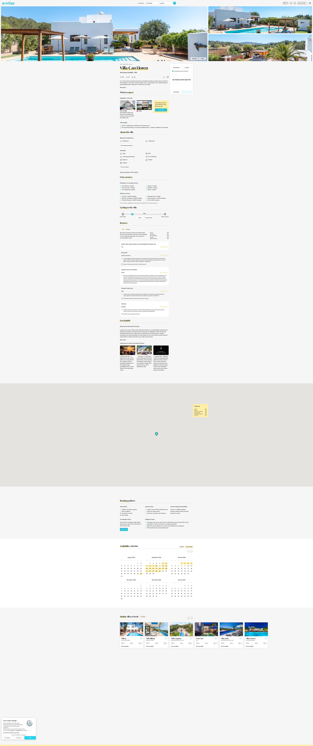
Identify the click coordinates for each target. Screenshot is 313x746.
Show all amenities (125, 167)
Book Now (187, 92)
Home (121, 64)
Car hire (139, 217)
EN (284, 3)
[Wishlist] (291, 3)
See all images (161, 109)
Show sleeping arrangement (127, 145)
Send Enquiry (176, 92)
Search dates (124, 529)
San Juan (130, 64)
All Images (194, 58)
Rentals (124, 64)
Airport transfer (149, 217)
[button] (188, 618)
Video (202, 58)
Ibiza (127, 64)
